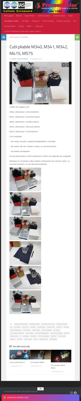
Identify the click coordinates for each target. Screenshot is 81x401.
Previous (64, 65)
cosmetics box (26, 330)
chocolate (66, 327)
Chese (70, 16)
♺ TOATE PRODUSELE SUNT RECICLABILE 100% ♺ (22, 31)
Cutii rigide (25, 21)
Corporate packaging (15, 330)
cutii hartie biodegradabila (42, 333)
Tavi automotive (9, 26)
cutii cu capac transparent (17, 333)
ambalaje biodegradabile (21, 324)
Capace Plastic (30, 16)
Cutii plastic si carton (11, 21)
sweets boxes (28, 339)
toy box (35, 339)
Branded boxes (41, 327)
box (11, 327)
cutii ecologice (29, 333)
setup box (12, 339)
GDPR (29, 26)
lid (20, 336)
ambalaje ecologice (35, 324)
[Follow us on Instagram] (71, 392)
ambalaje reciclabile (62, 324)
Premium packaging (43, 336)
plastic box (33, 336)
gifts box (67, 333)
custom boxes (36, 330)
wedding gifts (53, 339)
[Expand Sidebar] (3, 37)
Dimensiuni (39, 26)
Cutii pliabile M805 (37, 362)
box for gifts (17, 327)
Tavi (74, 21)
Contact (21, 26)
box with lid (25, 327)
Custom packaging (46, 330)
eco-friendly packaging (57, 333)
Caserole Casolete (44, 16)
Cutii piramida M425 (17, 362)
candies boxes (51, 327)
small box (19, 339)
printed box (53, 336)
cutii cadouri (56, 330)
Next (68, 65)
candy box (59, 327)
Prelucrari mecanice (63, 21)
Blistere (19, 16)
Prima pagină (8, 16)
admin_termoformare (20, 59)
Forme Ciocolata (48, 21)
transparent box (43, 339)
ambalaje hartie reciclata (48, 324)
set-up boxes (61, 336)
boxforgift (32, 327)
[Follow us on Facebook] (75, 392)
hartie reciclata (14, 336)
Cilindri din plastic (59, 16)
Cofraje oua (35, 21)
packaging (26, 336)
